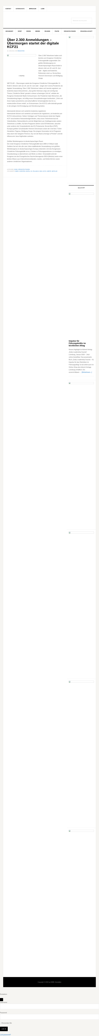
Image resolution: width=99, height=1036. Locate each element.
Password (3, 1012)
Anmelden (58, 982)
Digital (28, 171)
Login (42, 8)
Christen (22, 171)
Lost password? (5, 1035)
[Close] (1, 999)
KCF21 (45, 171)
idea (41, 171)
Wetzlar (54, 171)
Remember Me (6, 1023)
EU (31, 171)
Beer (17, 171)
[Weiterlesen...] (87, 372)
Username (3, 1002)
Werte (49, 171)
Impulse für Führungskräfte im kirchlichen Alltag (77, 343)
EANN (19, 20)
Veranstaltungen (24, 169)
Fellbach (36, 171)
